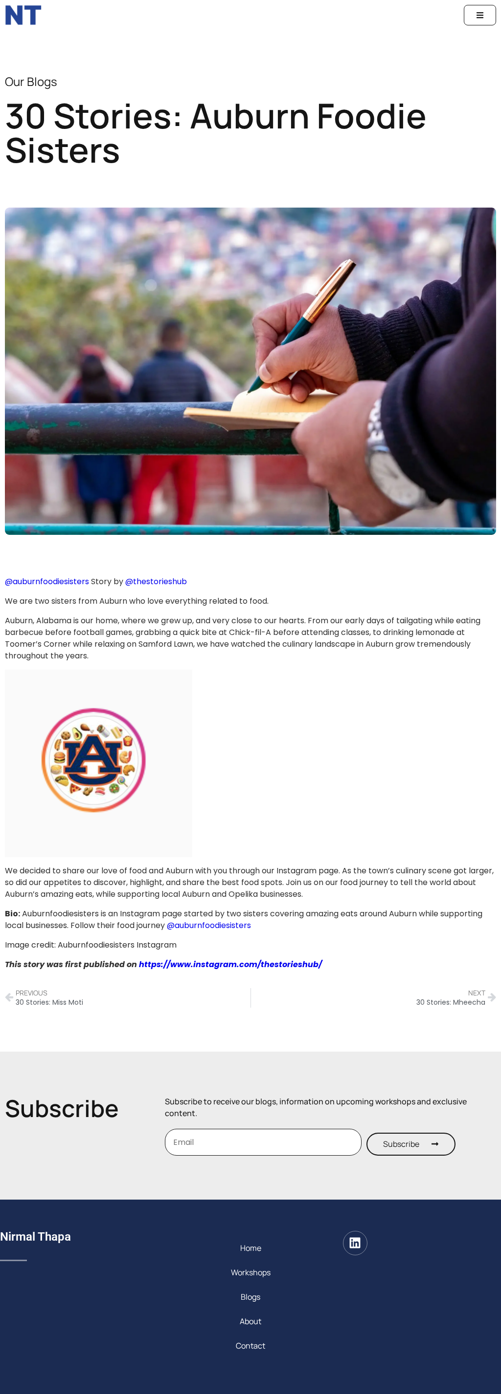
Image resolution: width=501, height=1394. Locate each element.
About (250, 1321)
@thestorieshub (156, 581)
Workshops (251, 1272)
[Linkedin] (355, 1243)
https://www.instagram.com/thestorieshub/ (230, 964)
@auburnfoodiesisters (47, 581)
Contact (250, 1345)
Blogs (250, 1296)
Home (250, 1248)
